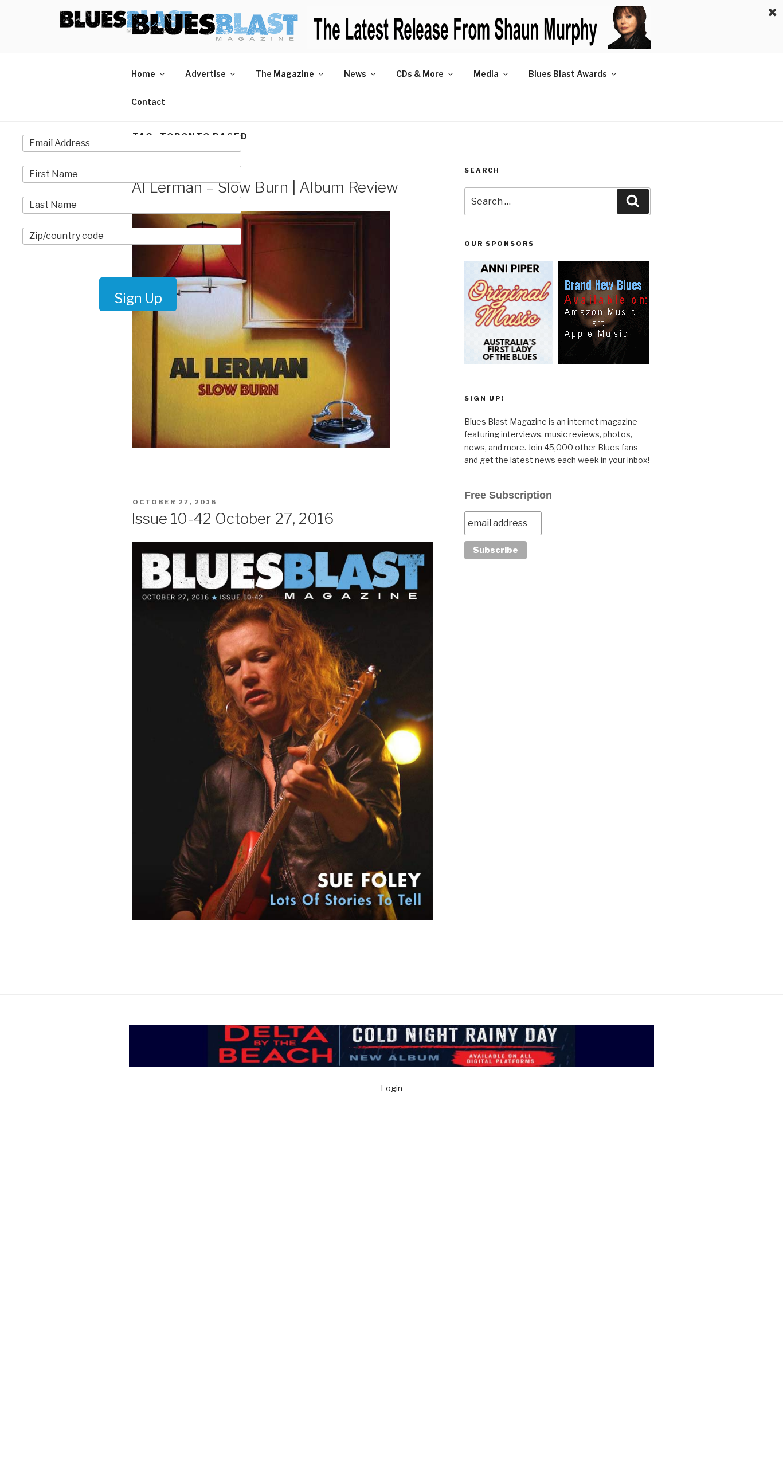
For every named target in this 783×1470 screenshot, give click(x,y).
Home (143, 74)
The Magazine (285, 74)
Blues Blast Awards (567, 74)
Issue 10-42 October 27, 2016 (232, 518)
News (355, 74)
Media (486, 74)
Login (391, 1088)
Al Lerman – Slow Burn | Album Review (264, 187)
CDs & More (420, 74)
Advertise (205, 74)
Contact (148, 102)
